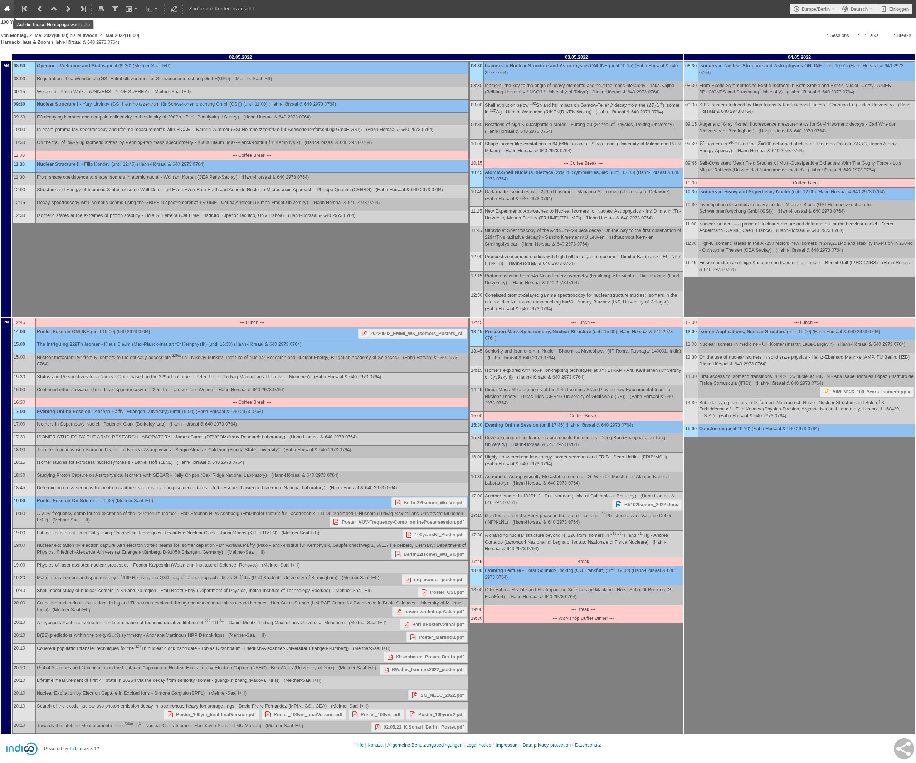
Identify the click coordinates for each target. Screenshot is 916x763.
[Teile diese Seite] (904, 748)
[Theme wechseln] (152, 9)
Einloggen (899, 9)
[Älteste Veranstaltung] (25, 9)
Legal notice (479, 745)
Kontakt (375, 745)
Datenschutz (588, 745)
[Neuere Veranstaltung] (68, 9)
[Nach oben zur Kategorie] (54, 9)
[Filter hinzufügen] (115, 9)
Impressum (507, 745)
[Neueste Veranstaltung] (82, 9)
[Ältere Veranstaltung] (40, 9)
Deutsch (859, 9)
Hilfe (359, 745)
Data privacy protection (547, 745)
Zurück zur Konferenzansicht (221, 8)
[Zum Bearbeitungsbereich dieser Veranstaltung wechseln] (173, 9)
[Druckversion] (100, 9)
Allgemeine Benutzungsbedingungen (424, 745)
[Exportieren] (132, 9)
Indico (76, 748)
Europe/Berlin (816, 9)
